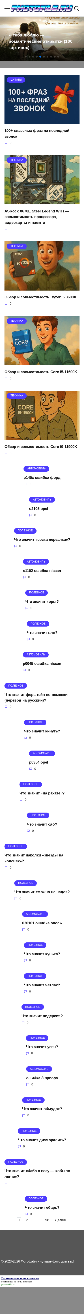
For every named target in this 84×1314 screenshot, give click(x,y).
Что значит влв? (42, 632)
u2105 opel (38, 508)
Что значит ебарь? (42, 1207)
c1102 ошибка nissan (42, 570)
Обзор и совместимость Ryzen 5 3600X (40, 297)
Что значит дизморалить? (42, 1140)
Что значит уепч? (42, 1047)
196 (46, 1220)
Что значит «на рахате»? (42, 793)
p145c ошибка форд (42, 477)
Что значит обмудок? (42, 1109)
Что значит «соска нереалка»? (42, 539)
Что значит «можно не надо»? (42, 892)
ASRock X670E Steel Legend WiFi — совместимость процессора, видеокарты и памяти (36, 217)
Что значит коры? (42, 601)
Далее (60, 1220)
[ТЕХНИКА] (42, 201)
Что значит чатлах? (42, 985)
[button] (26, 57)
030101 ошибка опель (42, 923)
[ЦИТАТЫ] (42, 121)
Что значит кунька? (42, 954)
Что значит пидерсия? (42, 1016)
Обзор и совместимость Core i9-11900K (40, 447)
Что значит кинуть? (42, 731)
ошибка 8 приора (42, 1078)
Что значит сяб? (42, 824)
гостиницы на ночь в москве (16, 1281)
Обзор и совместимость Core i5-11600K (40, 372)
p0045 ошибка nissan (42, 663)
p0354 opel (38, 762)
